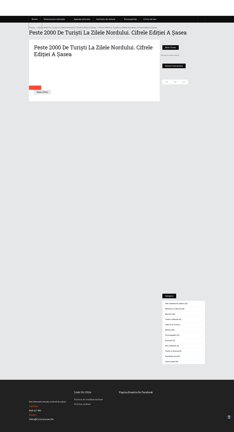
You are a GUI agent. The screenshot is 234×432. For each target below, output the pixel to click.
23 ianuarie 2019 (191, 148)
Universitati (170, 361)
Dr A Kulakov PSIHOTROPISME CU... (190, 116)
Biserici (168, 314)
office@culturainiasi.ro (41, 419)
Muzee (168, 330)
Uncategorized (171, 356)
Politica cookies (82, 404)
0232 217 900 (35, 410)
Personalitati (170, 335)
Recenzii (169, 340)
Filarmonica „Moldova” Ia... (189, 88)
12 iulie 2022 (190, 107)
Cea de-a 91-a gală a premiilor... (191, 142)
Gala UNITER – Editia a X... (189, 101)
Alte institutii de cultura (174, 303)
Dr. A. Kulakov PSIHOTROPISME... (191, 129)
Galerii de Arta (171, 324)
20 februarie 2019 (192, 134)
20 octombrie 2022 (192, 93)
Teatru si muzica (172, 351)
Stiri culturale (170, 345)
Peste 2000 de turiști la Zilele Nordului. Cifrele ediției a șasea (67, 27)
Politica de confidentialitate (88, 399)
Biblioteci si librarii (173, 308)
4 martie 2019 (190, 123)
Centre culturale (172, 319)
